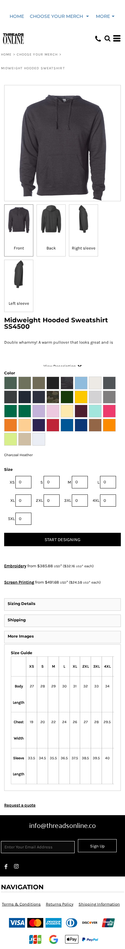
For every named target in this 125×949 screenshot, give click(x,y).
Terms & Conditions (21, 904)
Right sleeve (84, 248)
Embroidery (15, 565)
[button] (60, 16)
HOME (6, 54)
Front (19, 248)
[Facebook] (6, 866)
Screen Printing (19, 582)
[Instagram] (16, 866)
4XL (96, 500)
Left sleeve (19, 303)
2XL (39, 500)
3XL (67, 500)
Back (51, 248)
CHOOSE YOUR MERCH (37, 54)
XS (12, 482)
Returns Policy (59, 904)
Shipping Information (99, 904)
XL (12, 500)
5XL (11, 518)
